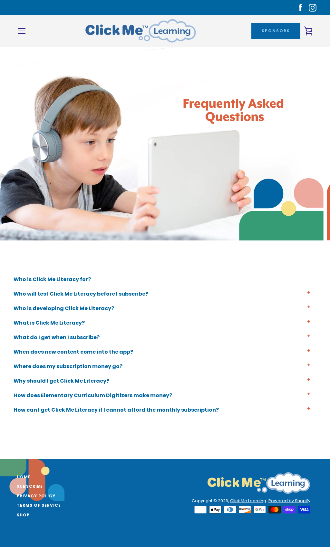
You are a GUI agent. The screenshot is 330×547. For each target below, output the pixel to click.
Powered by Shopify (289, 500)
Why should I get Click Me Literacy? (61, 381)
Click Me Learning (248, 500)
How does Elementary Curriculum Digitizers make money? (93, 395)
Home (24, 477)
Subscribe (30, 486)
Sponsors (276, 31)
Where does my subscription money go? (68, 366)
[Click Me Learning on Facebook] (300, 7)
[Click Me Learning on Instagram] (312, 7)
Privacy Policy (36, 496)
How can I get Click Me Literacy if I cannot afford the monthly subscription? (116, 410)
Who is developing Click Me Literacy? (64, 308)
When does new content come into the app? (73, 352)
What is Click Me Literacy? (49, 323)
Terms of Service (39, 505)
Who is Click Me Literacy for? (52, 279)
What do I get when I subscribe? (57, 337)
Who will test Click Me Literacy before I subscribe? (81, 294)
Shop (23, 515)
